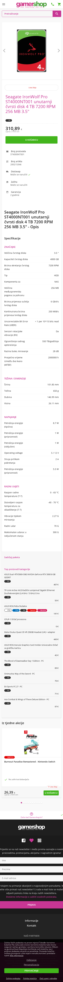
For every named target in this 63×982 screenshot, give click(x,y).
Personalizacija (31, 965)
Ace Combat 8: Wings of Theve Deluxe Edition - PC (26, 699)
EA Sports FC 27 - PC (13, 686)
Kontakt (31, 925)
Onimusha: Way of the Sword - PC (19, 673)
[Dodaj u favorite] (31, 840)
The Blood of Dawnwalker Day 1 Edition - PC (24, 660)
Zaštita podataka (13, 978)
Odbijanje (31, 960)
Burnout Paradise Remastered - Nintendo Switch (29, 761)
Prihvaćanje (31, 970)
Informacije (31, 920)
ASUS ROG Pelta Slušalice (15, 606)
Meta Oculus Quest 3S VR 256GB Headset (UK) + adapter (29, 632)
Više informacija (16, 955)
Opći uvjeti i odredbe (48, 978)
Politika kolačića (30, 978)
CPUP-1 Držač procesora (15, 619)
